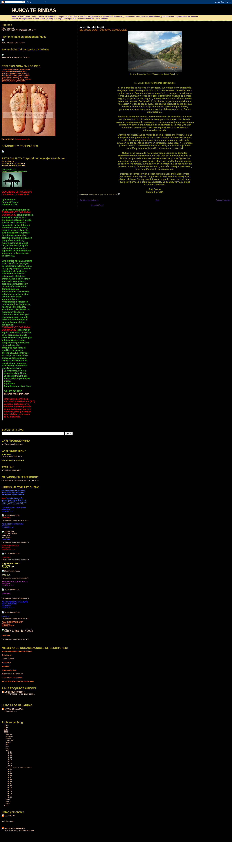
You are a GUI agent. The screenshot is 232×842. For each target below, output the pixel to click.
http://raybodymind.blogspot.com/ (12, 456)
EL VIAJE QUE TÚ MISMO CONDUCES (103, 29)
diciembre (9, 734)
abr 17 (10, 777)
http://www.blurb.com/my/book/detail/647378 (15, 542)
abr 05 (10, 791)
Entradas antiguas (223, 200)
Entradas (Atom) (97, 205)
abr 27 (10, 758)
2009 (6, 732)
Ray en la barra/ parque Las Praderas (15, 57)
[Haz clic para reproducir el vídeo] (3, 41)
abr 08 (10, 787)
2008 (6, 805)
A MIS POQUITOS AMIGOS (15, 692)
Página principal (8, 28)
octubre (8, 738)
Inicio (157, 200)
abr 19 (10, 773)
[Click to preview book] (11, 515)
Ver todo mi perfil (8, 821)
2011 (6, 728)
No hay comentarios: (110, 194)
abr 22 (10, 769)
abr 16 (10, 779)
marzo (8, 799)
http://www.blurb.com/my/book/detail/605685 (15, 618)
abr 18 (10, 775)
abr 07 (10, 789)
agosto (8, 742)
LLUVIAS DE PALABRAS (14, 709)
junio (7, 746)
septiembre (9, 740)
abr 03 (10, 793)
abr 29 (10, 754)
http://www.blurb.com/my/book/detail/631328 (15, 559)
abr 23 (10, 766)
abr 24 (10, 764)
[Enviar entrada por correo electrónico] (119, 194)
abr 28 (10, 756)
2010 (6, 730)
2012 (6, 725)
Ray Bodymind (9, 815)
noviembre (9, 736)
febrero (8, 801)
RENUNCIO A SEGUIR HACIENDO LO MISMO (19, 30)
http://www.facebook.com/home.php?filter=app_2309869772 (20, 480)
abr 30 (10, 752)
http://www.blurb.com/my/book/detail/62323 (15, 578)
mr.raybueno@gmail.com (16, 393)
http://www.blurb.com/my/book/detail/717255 (15, 520)
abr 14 (10, 781)
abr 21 (10, 771)
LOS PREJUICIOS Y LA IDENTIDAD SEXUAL (20, 694)
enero (8, 803)
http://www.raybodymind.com (12, 444)
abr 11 (10, 783)
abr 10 (10, 785)
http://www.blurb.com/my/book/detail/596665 (15, 639)
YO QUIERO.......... (11, 711)
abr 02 (10, 795)
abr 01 (10, 797)
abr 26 (10, 760)
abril (7, 750)
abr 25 (10, 762)
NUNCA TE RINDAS (34, 10)
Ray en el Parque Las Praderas (13, 43)
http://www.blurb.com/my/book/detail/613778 (15, 598)
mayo (8, 748)
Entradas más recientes (88, 200)
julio (7, 744)
